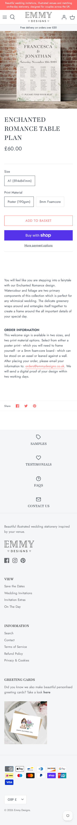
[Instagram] (14, 560)
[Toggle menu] (4, 17)
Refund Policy (13, 653)
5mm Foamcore (50, 201)
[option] (38, 70)
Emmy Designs (22, 810)
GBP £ (12, 799)
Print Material (13, 192)
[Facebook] (6, 560)
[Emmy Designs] (38, 17)
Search (8, 633)
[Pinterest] (23, 560)
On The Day (12, 606)
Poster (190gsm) (19, 201)
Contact (9, 640)
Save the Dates (14, 586)
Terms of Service (15, 646)
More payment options (38, 245)
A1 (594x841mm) (20, 180)
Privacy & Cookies (16, 660)
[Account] (63, 17)
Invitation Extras (14, 599)
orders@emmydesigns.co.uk (44, 366)
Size (7, 171)
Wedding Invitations (18, 593)
